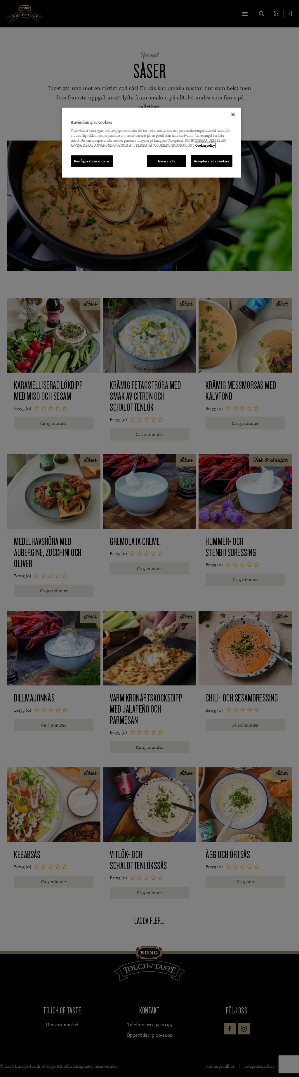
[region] (151, 143)
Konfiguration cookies (92, 161)
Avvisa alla (166, 161)
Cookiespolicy (205, 145)
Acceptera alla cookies (212, 161)
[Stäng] (233, 114)
